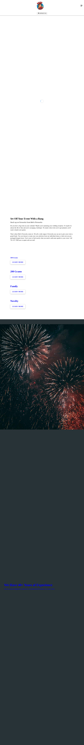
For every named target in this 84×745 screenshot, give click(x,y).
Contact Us (42, 13)
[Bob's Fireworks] (40, 6)
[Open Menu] (81, 5)
